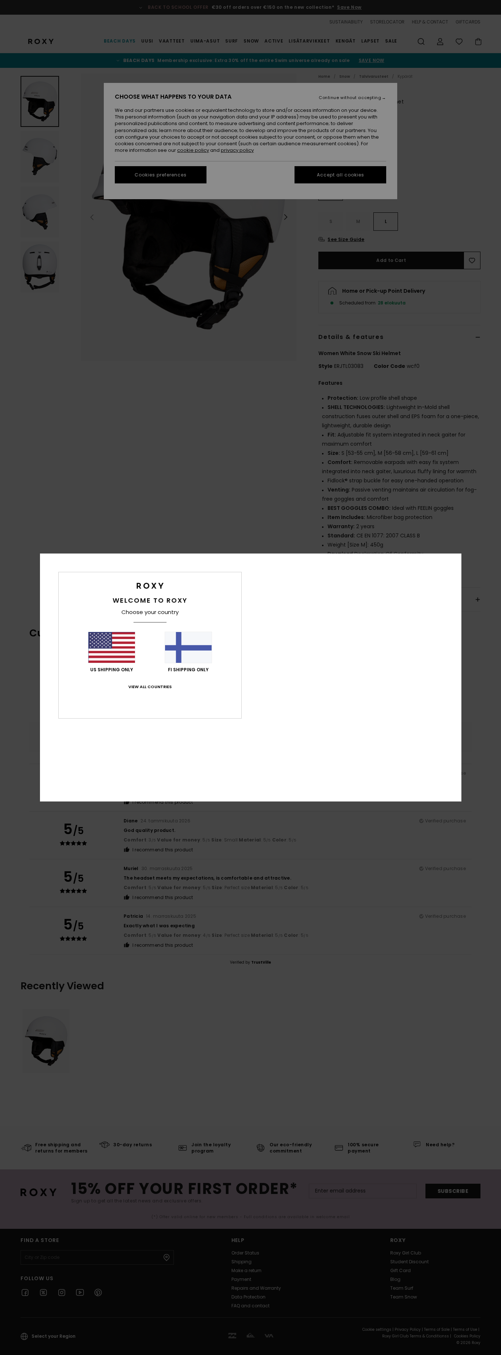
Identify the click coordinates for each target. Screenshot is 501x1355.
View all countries (150, 687)
